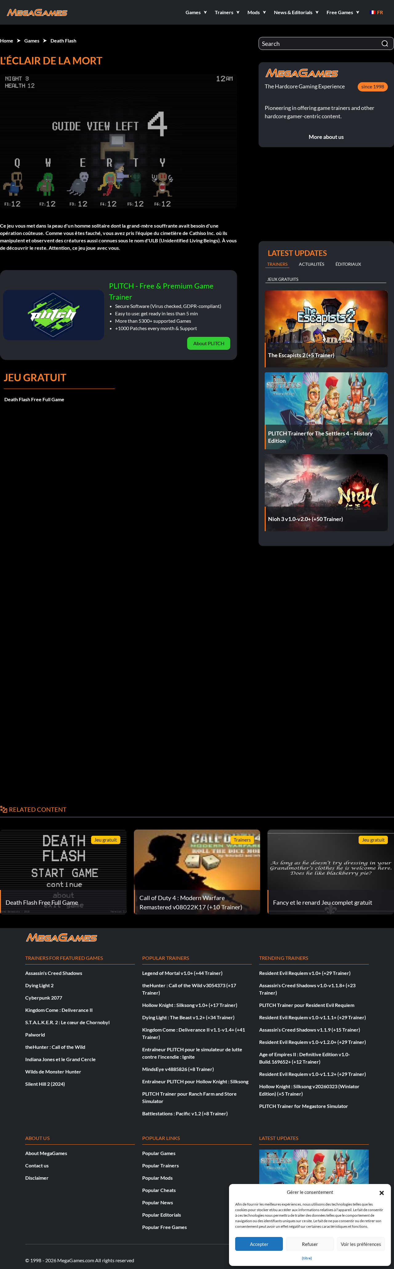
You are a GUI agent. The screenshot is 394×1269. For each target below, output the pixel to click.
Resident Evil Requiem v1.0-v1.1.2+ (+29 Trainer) (312, 1074)
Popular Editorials (161, 1215)
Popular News (157, 1202)
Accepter (259, 1244)
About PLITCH (208, 343)
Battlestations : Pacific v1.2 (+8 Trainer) (185, 1113)
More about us (326, 136)
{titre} (307, 1258)
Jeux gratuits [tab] (282, 279)
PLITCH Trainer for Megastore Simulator (303, 1106)
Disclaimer (37, 1178)
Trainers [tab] (277, 264)
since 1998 (372, 86)
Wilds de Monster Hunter (53, 1071)
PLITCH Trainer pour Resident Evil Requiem (306, 1005)
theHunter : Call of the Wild (55, 1047)
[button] (382, 1192)
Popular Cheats (159, 1190)
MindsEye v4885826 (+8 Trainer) (178, 1069)
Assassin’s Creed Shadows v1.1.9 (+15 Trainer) (309, 1030)
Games (31, 40)
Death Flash (63, 40)
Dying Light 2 (39, 985)
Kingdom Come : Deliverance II (59, 1010)
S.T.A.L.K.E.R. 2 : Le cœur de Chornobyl (67, 1022)
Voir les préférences (361, 1244)
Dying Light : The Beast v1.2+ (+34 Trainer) (188, 1017)
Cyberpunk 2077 (43, 997)
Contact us (37, 1165)
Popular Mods (157, 1178)
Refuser (310, 1244)
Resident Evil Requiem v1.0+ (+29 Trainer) (305, 973)
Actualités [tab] (311, 264)
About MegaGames (46, 1153)
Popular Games (158, 1153)
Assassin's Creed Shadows (53, 973)
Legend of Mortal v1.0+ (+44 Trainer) (182, 973)
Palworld (35, 1034)
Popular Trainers (160, 1165)
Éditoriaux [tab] (348, 264)
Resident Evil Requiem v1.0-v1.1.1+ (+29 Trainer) (312, 1017)
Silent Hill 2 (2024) (45, 1084)
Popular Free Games (164, 1227)
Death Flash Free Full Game (34, 399)
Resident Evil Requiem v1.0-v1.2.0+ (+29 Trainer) (312, 1042)
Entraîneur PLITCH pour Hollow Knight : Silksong (195, 1081)
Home (6, 40)
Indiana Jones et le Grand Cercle (60, 1059)
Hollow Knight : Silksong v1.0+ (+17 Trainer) (189, 1005)
